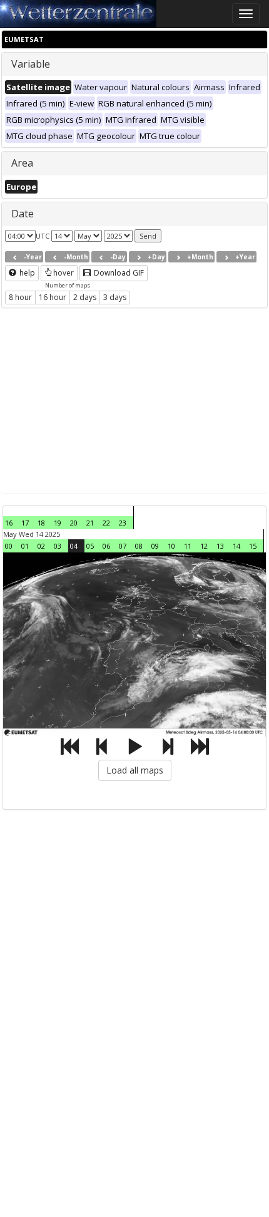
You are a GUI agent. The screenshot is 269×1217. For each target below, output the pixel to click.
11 (187, 546)
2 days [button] (84, 297)
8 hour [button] (20, 297)
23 (122, 522)
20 (74, 522)
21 (90, 522)
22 (106, 522)
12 (204, 546)
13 (220, 546)
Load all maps (134, 770)
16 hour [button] (52, 297)
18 (41, 522)
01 (25, 546)
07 (122, 546)
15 (252, 546)
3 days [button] (114, 297)
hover (63, 272)
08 (139, 546)
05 (90, 546)
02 (41, 546)
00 (9, 546)
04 (74, 546)
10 (171, 546)
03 (57, 546)
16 (9, 522)
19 (57, 522)
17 (25, 522)
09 (155, 546)
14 (236, 546)
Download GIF (118, 272)
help (26, 272)
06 (106, 546)
